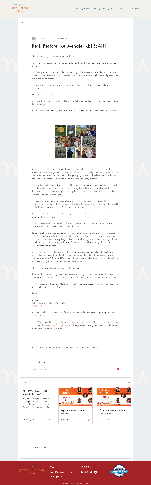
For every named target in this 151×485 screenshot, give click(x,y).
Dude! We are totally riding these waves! (112, 411)
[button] (114, 8)
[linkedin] (86, 472)
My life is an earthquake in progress (73, 411)
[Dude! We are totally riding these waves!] (114, 396)
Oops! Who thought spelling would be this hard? (36, 392)
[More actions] (117, 38)
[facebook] (82, 472)
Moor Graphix (83, 483)
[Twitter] (91, 472)
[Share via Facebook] (33, 362)
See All (128, 382)
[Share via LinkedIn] (44, 362)
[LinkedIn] (95, 472)
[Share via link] (50, 362)
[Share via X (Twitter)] (39, 362)
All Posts (22, 22)
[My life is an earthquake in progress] (76, 396)
